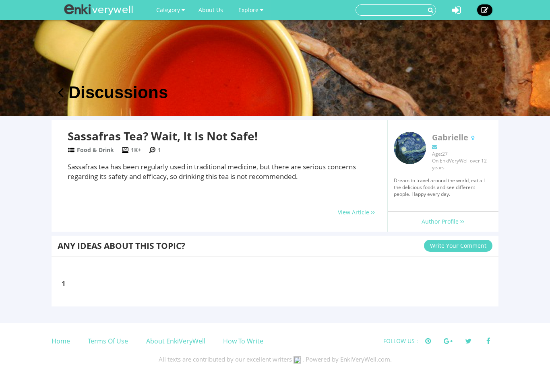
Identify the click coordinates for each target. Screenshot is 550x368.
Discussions (116, 92)
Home (61, 341)
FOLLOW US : (400, 341)
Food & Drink (95, 150)
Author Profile (441, 221)
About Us (210, 10)
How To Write (243, 341)
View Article (354, 212)
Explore (249, 10)
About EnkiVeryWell (175, 341)
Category (169, 10)
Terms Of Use (108, 341)
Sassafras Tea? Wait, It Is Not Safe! (163, 136)
